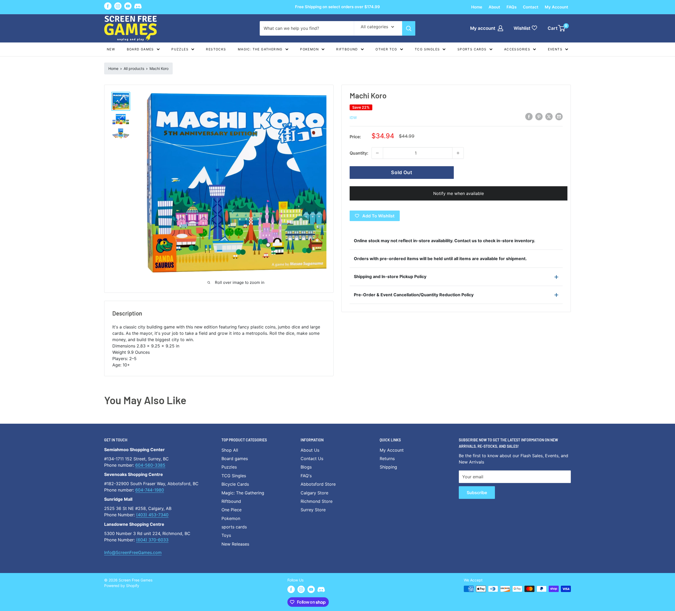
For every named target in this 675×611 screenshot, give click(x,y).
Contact (530, 6)
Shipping (388, 467)
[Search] (408, 28)
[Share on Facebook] (529, 116)
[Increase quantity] (458, 153)
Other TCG (386, 49)
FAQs (512, 6)
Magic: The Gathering (260, 49)
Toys (226, 535)
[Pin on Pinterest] (539, 116)
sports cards (234, 526)
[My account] (500, 28)
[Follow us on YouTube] (128, 6)
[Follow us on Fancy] (138, 7)
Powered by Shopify (121, 585)
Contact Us (312, 458)
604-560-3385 (150, 465)
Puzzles (180, 49)
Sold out (401, 172)
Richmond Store (316, 501)
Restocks (216, 49)
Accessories (517, 49)
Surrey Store (313, 509)
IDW (353, 117)
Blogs (306, 467)
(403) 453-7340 (152, 514)
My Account (556, 6)
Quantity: (359, 153)
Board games (140, 49)
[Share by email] (559, 116)
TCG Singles (427, 49)
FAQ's (306, 475)
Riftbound (347, 49)
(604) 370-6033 (152, 539)
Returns (387, 458)
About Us (310, 450)
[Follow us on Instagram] (118, 6)
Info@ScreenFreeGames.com (133, 552)
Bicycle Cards (235, 484)
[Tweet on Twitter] (549, 116)
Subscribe (477, 492)
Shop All (229, 450)
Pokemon (309, 49)
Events (555, 49)
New (111, 49)
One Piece (231, 509)
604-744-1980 (149, 490)
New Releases (235, 544)
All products (134, 68)
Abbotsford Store (318, 484)
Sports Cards (472, 49)
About (494, 6)
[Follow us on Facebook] (108, 6)
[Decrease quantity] (377, 153)
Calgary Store (314, 492)
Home (476, 6)
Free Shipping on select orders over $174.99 (337, 6)
